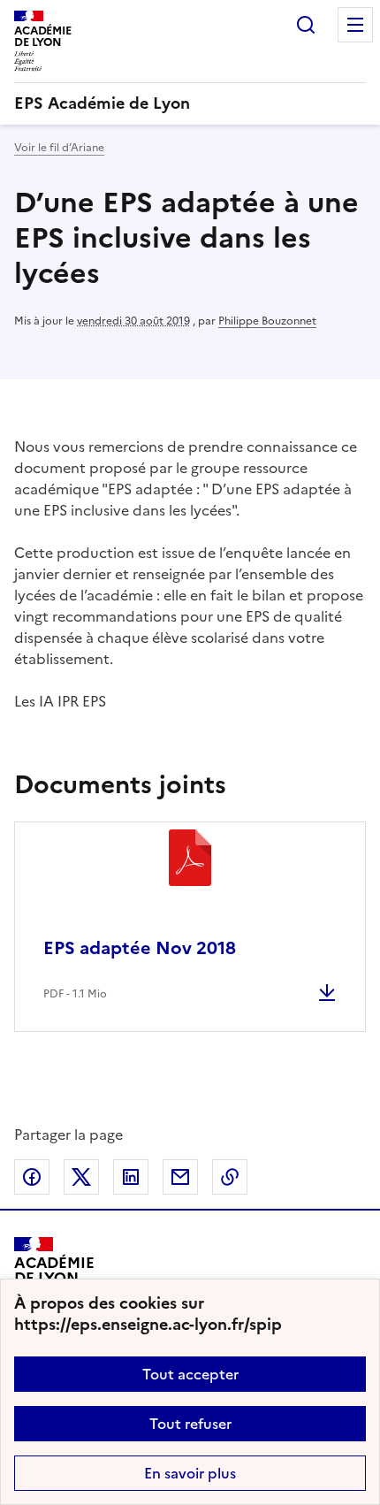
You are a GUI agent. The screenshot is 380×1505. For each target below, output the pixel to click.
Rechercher (305, 24)
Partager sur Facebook (31, 1177)
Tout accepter (190, 1374)
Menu (355, 24)
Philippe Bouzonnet (267, 321)
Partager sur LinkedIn (130, 1177)
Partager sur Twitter (81, 1177)
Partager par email (180, 1177)
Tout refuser (190, 1423)
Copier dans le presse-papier (229, 1177)
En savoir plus (190, 1473)
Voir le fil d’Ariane (59, 148)
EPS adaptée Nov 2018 (139, 948)
